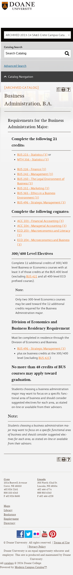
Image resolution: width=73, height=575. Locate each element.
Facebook (20, 534)
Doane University (18, 7)
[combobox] (37, 35)
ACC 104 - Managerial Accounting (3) (41, 226)
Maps (7, 506)
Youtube (44, 534)
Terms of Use (62, 542)
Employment (11, 518)
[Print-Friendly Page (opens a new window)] (63, 89)
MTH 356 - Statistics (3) (33, 159)
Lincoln (41, 479)
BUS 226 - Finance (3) (31, 169)
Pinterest (52, 534)
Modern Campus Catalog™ (31, 567)
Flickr (36, 534)
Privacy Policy (37, 546)
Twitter (28, 534)
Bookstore (10, 514)
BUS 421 (31, 276)
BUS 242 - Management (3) (35, 174)
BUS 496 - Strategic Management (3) (41, 202)
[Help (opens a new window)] (68, 89)
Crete (7, 479)
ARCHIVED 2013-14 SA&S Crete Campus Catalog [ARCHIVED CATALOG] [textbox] (38, 35)
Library (8, 510)
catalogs (9, 563)
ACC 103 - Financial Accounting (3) (40, 221)
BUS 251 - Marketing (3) (33, 188)
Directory (9, 523)
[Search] (67, 53)
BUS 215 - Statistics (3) (32, 154)
